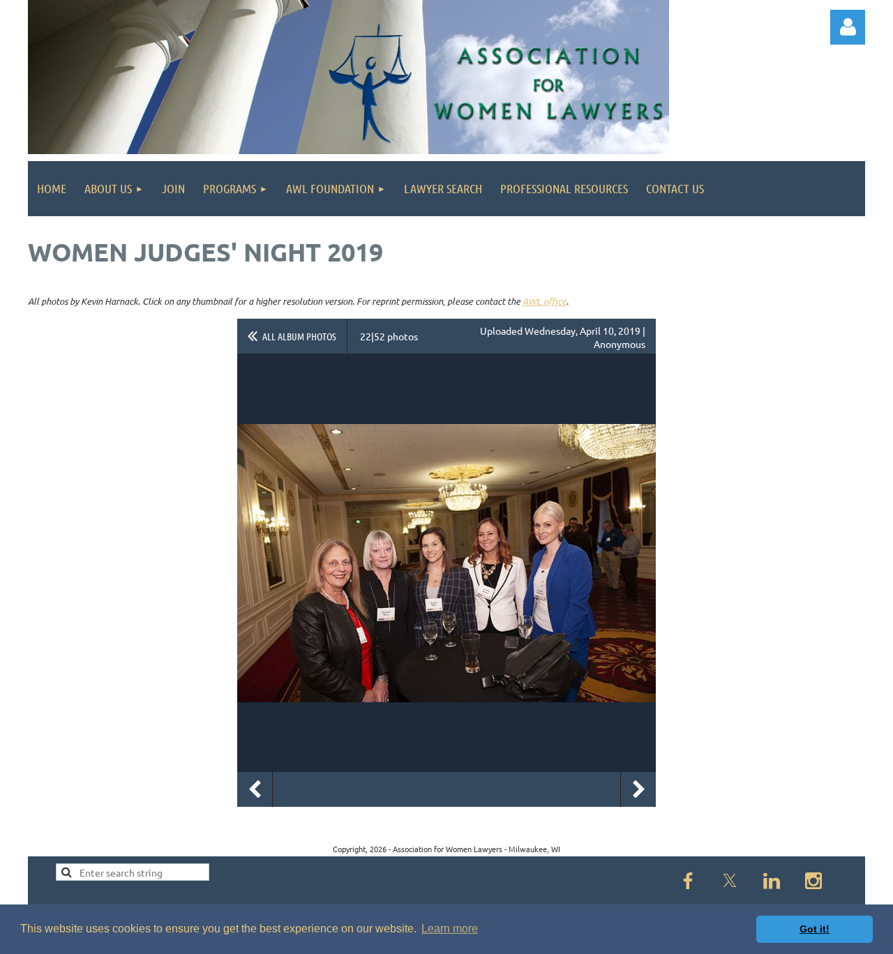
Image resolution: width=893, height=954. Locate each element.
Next (638, 789)
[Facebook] (687, 880)
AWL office (544, 301)
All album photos (299, 336)
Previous (254, 789)
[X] (729, 880)
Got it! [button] (815, 928)
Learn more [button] (449, 928)
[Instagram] (813, 880)
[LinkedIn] (771, 880)
